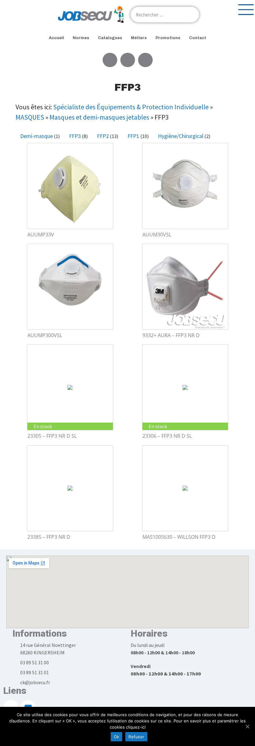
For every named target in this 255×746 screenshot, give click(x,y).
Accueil (56, 38)
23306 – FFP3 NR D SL (167, 435)
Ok (116, 736)
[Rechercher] (191, 14)
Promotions (167, 38)
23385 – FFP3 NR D (48, 536)
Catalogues (110, 38)
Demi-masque (36, 136)
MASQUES (30, 117)
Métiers (139, 38)
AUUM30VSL (156, 234)
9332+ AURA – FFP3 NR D (171, 335)
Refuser (136, 736)
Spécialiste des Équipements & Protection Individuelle (131, 107)
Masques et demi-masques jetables (99, 117)
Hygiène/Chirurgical (180, 136)
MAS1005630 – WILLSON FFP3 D (179, 536)
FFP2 (103, 136)
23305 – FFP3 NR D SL (52, 435)
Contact (197, 38)
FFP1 (133, 136)
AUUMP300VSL (44, 335)
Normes (81, 38)
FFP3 (75, 136)
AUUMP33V (40, 234)
